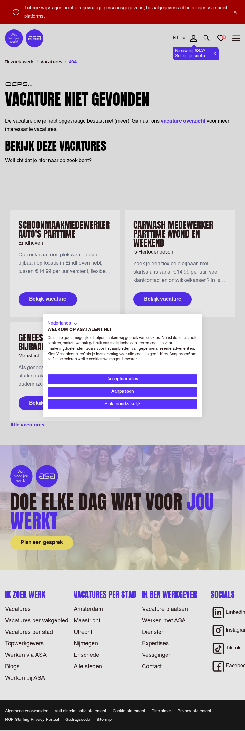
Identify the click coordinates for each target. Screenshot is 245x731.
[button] (63, 323)
